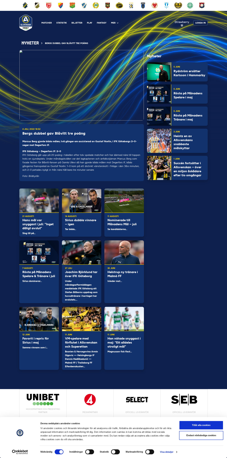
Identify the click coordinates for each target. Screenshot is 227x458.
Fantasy (101, 23)
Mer (113, 23)
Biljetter (76, 23)
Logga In (200, 23)
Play (89, 23)
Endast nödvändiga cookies (201, 435)
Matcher (46, 23)
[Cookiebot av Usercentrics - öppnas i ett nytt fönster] (20, 452)
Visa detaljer (166, 452)
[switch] (89, 451)
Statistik (61, 23)
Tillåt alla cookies (201, 425)
